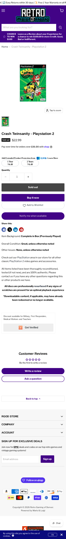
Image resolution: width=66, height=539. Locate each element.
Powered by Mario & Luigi (33, 510)
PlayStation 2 (16, 261)
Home (5, 47)
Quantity (6, 170)
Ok (52, 534)
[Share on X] (9, 229)
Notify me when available (33, 215)
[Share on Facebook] (4, 229)
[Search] (60, 27)
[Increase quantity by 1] (28, 177)
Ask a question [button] (33, 378)
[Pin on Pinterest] (21, 229)
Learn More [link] (52, 158)
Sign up (47, 459)
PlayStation (23, 257)
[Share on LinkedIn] (15, 229)
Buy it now (33, 197)
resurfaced (40, 286)
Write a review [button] (33, 371)
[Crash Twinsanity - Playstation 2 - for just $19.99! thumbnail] (5, 121)
